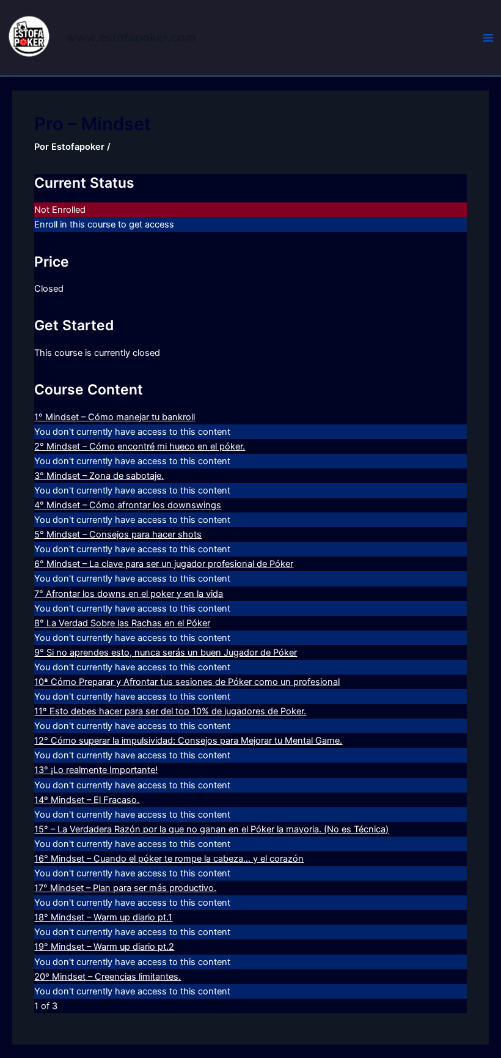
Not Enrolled (60, 209)
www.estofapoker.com (131, 37)
